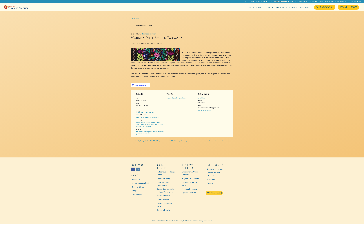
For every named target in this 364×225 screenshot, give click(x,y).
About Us (136, 179)
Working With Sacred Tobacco (145, 113)
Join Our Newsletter (332, 1)
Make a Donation (324, 7)
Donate (353, 1)
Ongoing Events (163, 210)
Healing (153, 122)
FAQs (134, 191)
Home (252, 1)
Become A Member (348, 7)
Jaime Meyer (201, 98)
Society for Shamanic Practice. (188, 221)
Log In (359, 1)
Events (268, 7)
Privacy (168, 221)
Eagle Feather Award (316, 1)
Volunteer (211, 179)
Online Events (140, 117)
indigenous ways (145, 124)
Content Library (255, 7)
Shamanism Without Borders (298, 7)
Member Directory (189, 189)
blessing (138, 122)
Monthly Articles (163, 196)
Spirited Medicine (189, 193)
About (258, 1)
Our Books (267, 1)
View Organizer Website (204, 110)
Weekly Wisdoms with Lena (218, 141)
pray (143, 127)
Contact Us (137, 195)
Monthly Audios (163, 199)
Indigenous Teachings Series (297, 1)
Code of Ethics (138, 187)
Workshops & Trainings (151, 117)
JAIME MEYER (155, 124)
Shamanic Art (344, 1)
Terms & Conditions (159, 221)
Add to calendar (140, 85)
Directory (280, 7)
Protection (148, 127)
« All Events (135, 19)
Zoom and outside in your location (177, 98)
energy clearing (146, 122)
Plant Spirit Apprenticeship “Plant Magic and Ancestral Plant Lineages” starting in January (164, 141)
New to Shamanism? (280, 1)
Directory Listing (163, 179)
